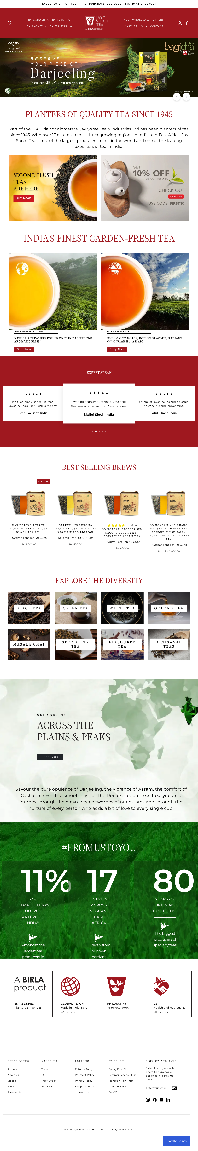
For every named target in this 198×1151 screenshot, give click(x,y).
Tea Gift (113, 1092)
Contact (157, 26)
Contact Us (82, 1092)
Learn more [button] (50, 757)
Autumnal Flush (118, 1086)
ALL (126, 19)
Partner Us (14, 1092)
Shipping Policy (84, 1086)
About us (13, 1074)
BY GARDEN (37, 19)
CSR (43, 1074)
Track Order (48, 1080)
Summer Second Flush (123, 1074)
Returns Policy (84, 1069)
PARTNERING (134, 26)
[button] (117, 525)
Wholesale (141, 19)
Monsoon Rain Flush (121, 1080)
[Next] (186, 97)
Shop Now (24, 349)
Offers (158, 19)
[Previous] (177, 97)
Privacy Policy (83, 1080)
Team (44, 1069)
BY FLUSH (59, 19)
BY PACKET (35, 26)
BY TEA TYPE (59, 26)
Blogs (11, 1086)
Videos (12, 1080)
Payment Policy (85, 1074)
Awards (12, 1069)
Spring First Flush (119, 1069)
